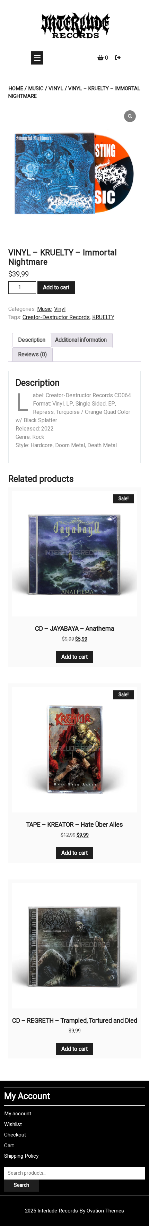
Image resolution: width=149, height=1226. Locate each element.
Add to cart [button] (74, 657)
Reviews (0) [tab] (32, 354)
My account (17, 1113)
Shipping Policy (21, 1156)
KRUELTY (103, 317)
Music (36, 88)
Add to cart (56, 287)
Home (15, 88)
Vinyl (56, 88)
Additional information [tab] (81, 340)
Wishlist (13, 1124)
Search (21, 1185)
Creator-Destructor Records (56, 317)
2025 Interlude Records (74, 1211)
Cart (9, 1145)
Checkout (15, 1135)
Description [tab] (31, 340)
